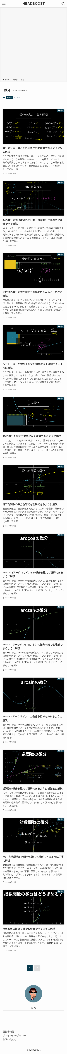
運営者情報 (8, 1031)
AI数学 (9, 97)
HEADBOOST (34, 3)
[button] (63, 3)
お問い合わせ (10, 1039)
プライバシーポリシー (14, 1035)
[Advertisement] (33, 43)
